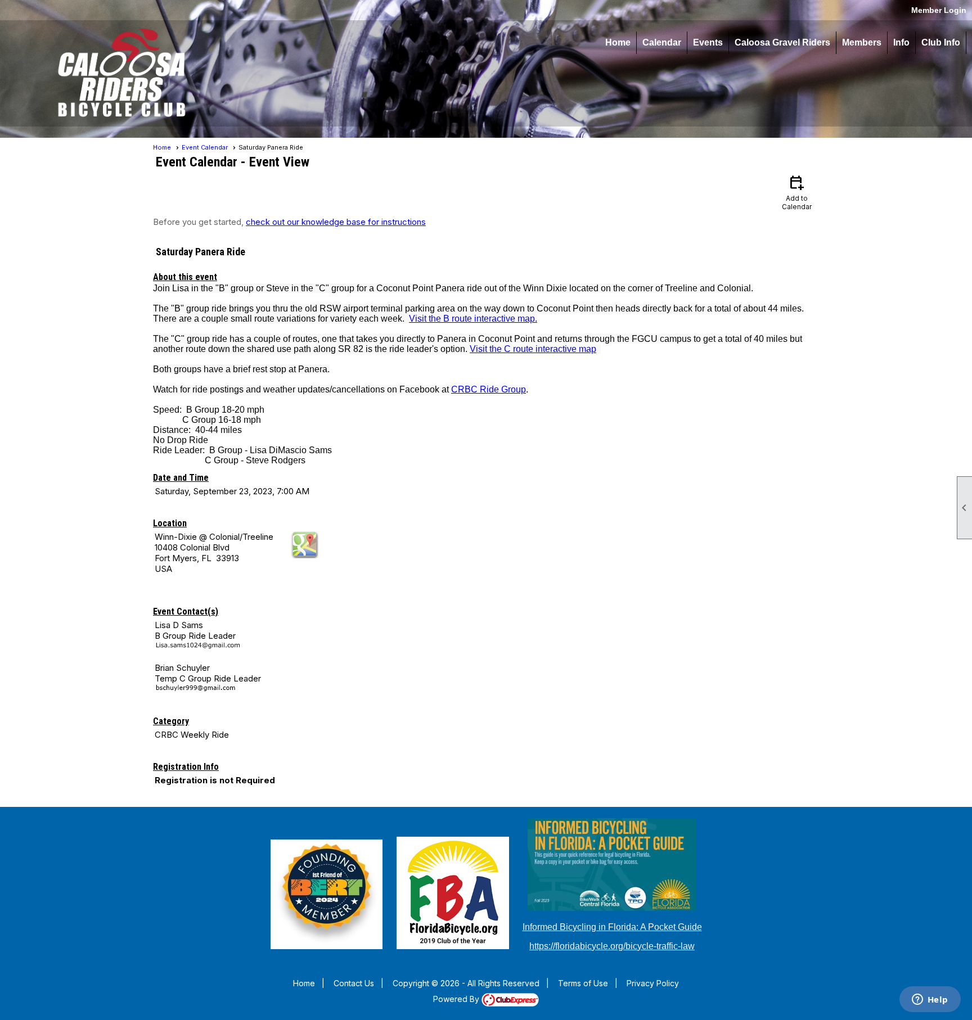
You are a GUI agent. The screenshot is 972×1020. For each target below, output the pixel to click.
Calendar (661, 42)
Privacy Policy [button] (653, 983)
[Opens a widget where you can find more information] (930, 1000)
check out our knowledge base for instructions (336, 221)
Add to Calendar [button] (797, 192)
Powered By (457, 999)
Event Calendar (205, 147)
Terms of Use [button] (583, 983)
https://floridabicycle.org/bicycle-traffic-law (612, 946)
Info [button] (901, 42)
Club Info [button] (940, 42)
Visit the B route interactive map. (473, 318)
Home (618, 42)
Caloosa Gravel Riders (782, 42)
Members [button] (861, 42)
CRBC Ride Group (488, 389)
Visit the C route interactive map (533, 349)
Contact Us (354, 983)
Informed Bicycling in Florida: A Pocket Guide (612, 927)
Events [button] (708, 42)
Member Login (938, 10)
